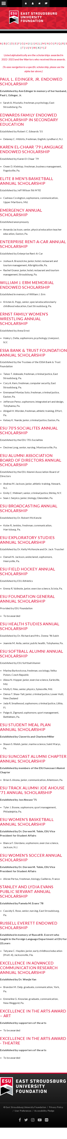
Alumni (46, 3)
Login (26, 3)
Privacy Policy (56, 1107)
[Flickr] (46, 1120)
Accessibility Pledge (44, 1110)
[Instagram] (32, 1120)
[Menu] (3, 3)
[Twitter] (26, 1120)
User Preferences (23, 1110)
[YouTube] (40, 1120)
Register (32, 3)
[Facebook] (20, 1120)
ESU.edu (39, 3)
